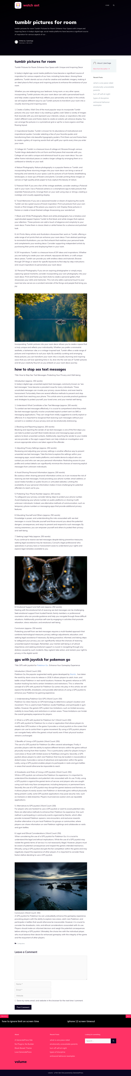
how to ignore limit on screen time (20, 1021)
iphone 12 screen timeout (81, 1021)
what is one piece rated (103, 83)
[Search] (113, 1040)
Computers (21, 943)
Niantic (73, 674)
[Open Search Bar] (113, 5)
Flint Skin (58, 1073)
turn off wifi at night (101, 94)
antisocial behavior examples (62, 1056)
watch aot (31, 5)
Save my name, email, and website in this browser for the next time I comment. (50, 1000)
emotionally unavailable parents (64, 1044)
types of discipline (101, 98)
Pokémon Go (42, 665)
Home (107, 5)
